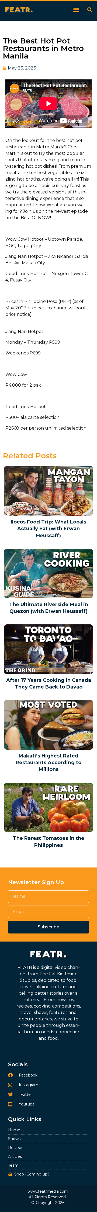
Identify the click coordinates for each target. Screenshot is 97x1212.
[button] (76, 9)
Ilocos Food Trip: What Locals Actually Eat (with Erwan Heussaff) (48, 528)
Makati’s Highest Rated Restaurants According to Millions (48, 762)
